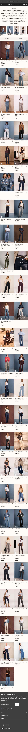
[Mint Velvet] (14, 4)
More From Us (4, 715)
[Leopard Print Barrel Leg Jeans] (7, 363)
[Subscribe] (17, 704)
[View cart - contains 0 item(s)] (26, 4)
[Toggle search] (24, 4)
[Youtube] (8, 725)
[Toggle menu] (1, 4)
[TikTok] (6, 725)
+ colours (2, 65)
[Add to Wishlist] (12, 61)
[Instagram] (3, 725)
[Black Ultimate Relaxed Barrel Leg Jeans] (21, 130)
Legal (2, 718)
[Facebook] (1, 725)
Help (2, 712)
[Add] (2, 58)
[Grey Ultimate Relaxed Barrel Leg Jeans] (21, 209)
